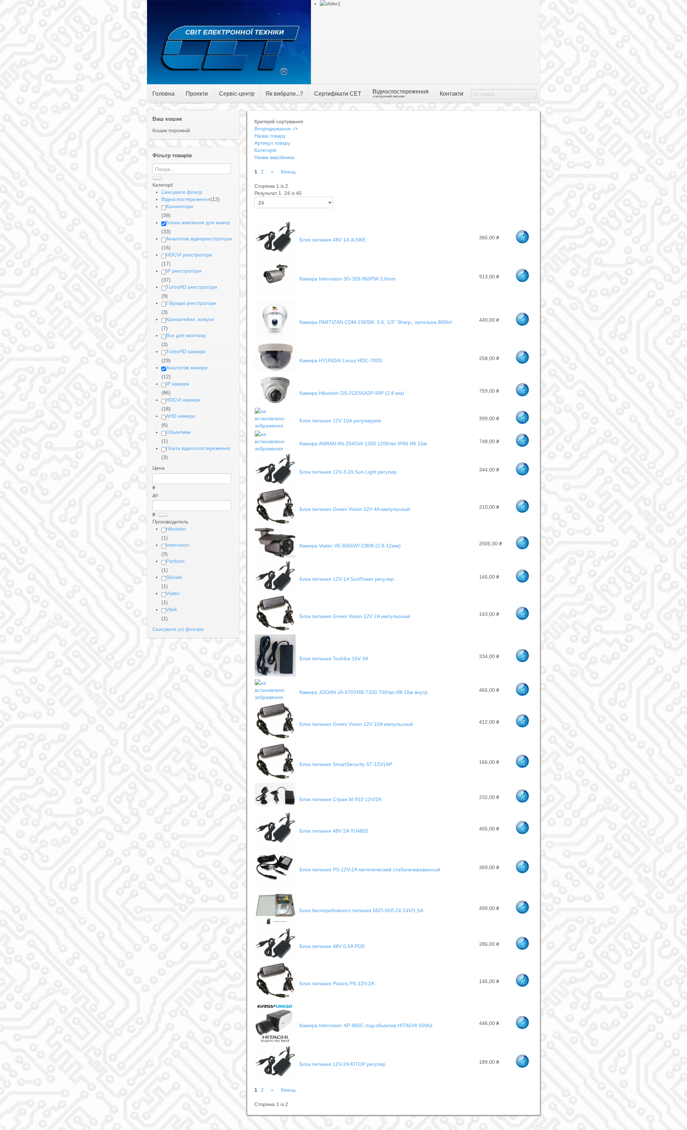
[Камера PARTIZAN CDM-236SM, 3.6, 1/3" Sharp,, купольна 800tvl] (275, 338)
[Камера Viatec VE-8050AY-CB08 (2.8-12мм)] (275, 556)
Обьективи (178, 432)
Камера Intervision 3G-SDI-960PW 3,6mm (347, 279)
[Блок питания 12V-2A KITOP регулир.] (275, 1075)
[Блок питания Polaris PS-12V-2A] (275, 997)
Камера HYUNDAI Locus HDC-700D (340, 360)
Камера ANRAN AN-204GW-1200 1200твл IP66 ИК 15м (363, 443)
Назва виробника (274, 157)
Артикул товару (272, 143)
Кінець (288, 171)
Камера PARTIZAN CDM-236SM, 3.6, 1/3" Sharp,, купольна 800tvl (375, 322)
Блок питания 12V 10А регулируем (340, 420)
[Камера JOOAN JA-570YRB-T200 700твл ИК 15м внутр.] (275, 697)
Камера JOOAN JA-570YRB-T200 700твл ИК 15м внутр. (364, 692)
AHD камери (180, 416)
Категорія (265, 150)
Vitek (171, 609)
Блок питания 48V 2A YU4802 (334, 831)
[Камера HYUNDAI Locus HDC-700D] (275, 371)
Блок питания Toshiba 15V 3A (333, 658)
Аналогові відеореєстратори (199, 238)
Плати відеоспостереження (198, 448)
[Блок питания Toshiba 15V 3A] (275, 674)
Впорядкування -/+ (276, 128)
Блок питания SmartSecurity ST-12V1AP (345, 764)
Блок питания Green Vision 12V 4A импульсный (354, 509)
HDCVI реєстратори (189, 255)
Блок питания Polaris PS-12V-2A (336, 983)
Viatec (173, 593)
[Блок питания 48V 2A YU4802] (275, 841)
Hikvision (176, 529)
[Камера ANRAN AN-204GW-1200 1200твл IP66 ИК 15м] (275, 448)
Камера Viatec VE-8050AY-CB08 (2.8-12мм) (350, 546)
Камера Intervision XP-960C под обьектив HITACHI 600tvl (365, 1025)
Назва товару (270, 136)
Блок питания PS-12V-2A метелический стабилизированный (369, 869)
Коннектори (179, 206)
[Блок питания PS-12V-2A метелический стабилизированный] (275, 885)
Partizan (175, 561)
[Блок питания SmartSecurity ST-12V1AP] (275, 778)
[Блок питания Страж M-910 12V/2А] (275, 807)
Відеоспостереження (185, 199)
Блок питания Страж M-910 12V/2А (340, 799)
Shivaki (174, 577)
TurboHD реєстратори (191, 287)
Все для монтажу (186, 335)
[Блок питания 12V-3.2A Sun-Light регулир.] (275, 483)
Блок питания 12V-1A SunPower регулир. (347, 579)
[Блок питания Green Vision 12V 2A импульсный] (275, 630)
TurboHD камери (185, 351)
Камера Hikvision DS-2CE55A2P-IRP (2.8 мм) (351, 393)
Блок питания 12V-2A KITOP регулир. (343, 1064)
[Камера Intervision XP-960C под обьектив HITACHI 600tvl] (275, 1041)
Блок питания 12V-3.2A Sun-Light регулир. (348, 472)
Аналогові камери (187, 367)
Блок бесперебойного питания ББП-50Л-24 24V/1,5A (361, 910)
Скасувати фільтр (181, 192)
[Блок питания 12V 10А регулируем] (275, 425)
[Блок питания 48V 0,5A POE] (275, 957)
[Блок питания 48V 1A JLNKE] (275, 251)
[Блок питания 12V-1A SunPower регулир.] (275, 590)
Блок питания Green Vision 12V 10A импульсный (356, 724)
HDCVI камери (183, 400)
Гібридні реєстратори (191, 303)
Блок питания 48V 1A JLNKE (332, 240)
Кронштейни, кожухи (190, 319)
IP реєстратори (183, 271)
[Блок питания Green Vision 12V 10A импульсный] (275, 738)
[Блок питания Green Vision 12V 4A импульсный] (275, 523)
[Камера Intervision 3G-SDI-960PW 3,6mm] (275, 294)
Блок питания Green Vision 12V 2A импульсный (354, 616)
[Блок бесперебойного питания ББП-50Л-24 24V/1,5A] (275, 923)
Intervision (177, 545)
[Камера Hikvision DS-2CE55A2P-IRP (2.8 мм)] (275, 403)
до (155, 495)
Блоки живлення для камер (198, 222)
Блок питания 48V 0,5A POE (332, 946)
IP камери (177, 384)
